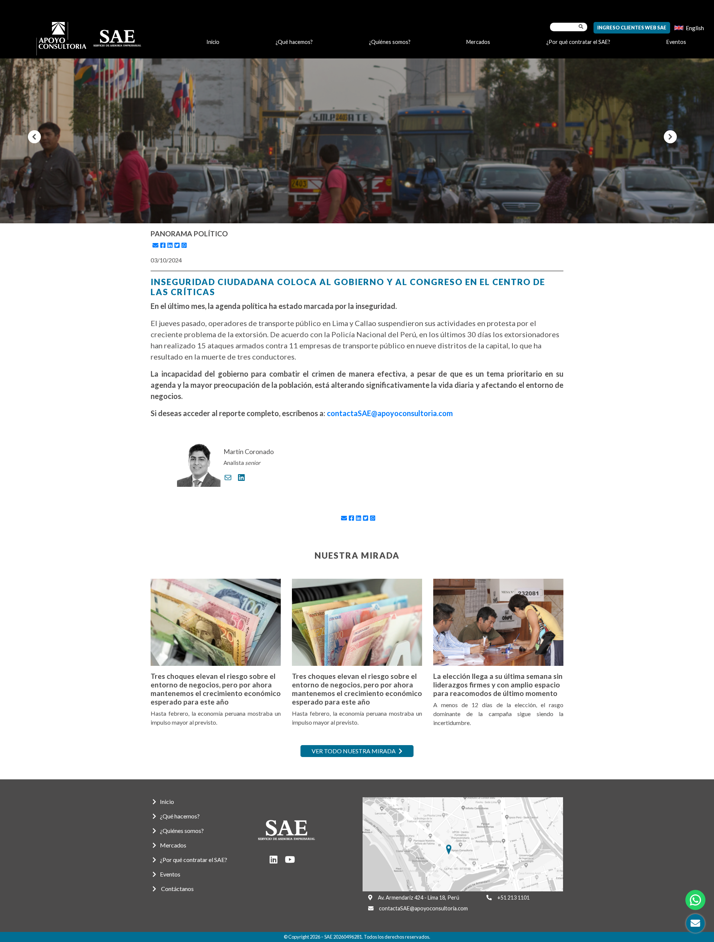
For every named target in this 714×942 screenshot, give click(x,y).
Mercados (478, 42)
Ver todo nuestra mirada (354, 750)
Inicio (212, 42)
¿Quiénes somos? (390, 42)
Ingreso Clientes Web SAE (631, 28)
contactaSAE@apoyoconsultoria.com (390, 413)
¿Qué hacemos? (294, 42)
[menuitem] (689, 27)
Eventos (676, 42)
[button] (34, 136)
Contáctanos (177, 888)
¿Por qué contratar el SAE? (578, 42)
